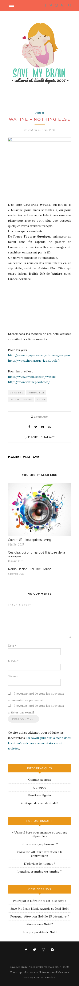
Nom (12, 646)
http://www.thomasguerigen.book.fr (34, 360)
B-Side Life (16, 393)
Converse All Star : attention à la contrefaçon (39, 854)
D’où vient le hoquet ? (39, 864)
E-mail (13, 661)
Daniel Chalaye (41, 437)
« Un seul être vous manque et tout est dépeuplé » (39, 834)
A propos (39, 787)
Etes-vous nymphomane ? (39, 844)
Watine (41, 399)
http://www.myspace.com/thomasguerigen (39, 355)
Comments (39, 417)
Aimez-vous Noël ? (39, 924)
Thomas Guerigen (21, 399)
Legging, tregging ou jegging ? (39, 871)
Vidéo (39, 113)
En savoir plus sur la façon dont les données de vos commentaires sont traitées (39, 743)
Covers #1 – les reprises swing (29, 540)
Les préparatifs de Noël (39, 932)
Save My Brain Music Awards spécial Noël (39, 908)
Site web (13, 676)
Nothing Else (36, 393)
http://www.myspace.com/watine (32, 377)
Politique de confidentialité (40, 803)
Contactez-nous (39, 780)
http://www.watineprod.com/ (29, 382)
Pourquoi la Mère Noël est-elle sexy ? (39, 901)
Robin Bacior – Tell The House (29, 569)
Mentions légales (40, 795)
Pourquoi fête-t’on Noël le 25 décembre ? (39, 916)
